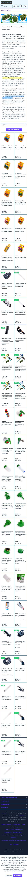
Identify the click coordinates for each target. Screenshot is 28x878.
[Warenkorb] (25, 6)
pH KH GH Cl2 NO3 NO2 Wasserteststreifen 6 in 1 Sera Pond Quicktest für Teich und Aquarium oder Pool (7, 258)
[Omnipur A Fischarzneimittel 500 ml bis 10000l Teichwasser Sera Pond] (7, 413)
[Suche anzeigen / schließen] (14, 6)
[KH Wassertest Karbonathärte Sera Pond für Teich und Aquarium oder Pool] (20, 165)
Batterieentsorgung (17, 832)
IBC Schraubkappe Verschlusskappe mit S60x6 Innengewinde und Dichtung (20, 561)
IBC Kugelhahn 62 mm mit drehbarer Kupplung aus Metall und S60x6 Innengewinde (7, 451)
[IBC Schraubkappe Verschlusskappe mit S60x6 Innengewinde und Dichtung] (20, 551)
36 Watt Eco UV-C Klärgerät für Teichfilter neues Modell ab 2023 (7, 643)
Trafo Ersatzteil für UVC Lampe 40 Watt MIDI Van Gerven (20, 753)
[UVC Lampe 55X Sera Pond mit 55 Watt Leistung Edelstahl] (20, 330)
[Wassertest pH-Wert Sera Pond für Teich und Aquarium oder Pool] (20, 220)
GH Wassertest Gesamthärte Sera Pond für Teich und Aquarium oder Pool (7, 175)
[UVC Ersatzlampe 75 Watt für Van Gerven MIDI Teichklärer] (7, 716)
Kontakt (23, 824)
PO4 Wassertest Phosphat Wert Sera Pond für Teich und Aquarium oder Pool (20, 257)
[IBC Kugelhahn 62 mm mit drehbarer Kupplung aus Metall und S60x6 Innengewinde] (7, 440)
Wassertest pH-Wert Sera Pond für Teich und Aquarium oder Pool (20, 230)
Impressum (16, 844)
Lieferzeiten (21, 815)
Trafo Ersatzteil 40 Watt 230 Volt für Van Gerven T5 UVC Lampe (7, 312)
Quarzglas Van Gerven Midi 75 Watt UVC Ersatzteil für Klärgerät (6, 698)
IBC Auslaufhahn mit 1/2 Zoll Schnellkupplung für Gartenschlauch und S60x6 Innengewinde (7, 506)
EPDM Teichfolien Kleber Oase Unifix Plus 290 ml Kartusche (20, 615)
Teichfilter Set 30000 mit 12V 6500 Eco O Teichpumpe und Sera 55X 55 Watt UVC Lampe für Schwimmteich (20, 368)
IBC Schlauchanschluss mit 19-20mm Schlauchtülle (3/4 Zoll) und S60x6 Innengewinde (7, 533)
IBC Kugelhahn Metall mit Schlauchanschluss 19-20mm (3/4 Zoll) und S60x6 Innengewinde (20, 451)
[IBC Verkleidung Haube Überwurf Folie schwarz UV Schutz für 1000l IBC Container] (20, 578)
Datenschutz (13, 837)
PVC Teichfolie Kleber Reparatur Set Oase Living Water (7, 615)
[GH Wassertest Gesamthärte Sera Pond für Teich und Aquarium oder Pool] (7, 165)
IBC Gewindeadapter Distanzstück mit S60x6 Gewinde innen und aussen (6, 588)
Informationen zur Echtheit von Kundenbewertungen (14, 840)
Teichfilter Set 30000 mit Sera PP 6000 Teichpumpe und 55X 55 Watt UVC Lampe (7, 368)
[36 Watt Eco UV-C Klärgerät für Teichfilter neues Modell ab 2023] (7, 633)
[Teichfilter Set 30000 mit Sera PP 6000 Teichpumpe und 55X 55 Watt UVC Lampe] (7, 358)
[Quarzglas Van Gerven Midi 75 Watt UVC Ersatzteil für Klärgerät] (7, 688)
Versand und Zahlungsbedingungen (13, 829)
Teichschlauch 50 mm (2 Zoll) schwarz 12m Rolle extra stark (7, 670)
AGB (11, 844)
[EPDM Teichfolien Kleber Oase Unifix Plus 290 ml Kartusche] (20, 606)
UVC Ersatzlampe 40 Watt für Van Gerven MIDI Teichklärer (7, 780)
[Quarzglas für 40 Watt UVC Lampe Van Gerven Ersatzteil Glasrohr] (20, 275)
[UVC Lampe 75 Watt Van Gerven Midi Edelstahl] (20, 661)
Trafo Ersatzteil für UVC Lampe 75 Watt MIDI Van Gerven (20, 698)
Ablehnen (9, 875)
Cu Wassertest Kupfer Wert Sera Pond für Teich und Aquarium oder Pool (20, 147)
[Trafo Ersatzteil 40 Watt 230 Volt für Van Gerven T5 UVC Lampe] (7, 303)
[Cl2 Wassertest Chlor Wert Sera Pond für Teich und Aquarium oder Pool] (7, 138)
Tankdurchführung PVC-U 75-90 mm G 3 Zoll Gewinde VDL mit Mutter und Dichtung (7, 286)
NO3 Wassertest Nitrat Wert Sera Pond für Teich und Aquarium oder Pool (7, 230)
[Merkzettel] (17, 6)
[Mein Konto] (21, 6)
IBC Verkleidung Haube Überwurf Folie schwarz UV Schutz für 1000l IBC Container (20, 588)
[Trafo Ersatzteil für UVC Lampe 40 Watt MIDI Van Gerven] (20, 743)
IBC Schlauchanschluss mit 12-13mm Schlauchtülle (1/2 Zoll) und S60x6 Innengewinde (20, 506)
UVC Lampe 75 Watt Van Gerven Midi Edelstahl (20, 669)
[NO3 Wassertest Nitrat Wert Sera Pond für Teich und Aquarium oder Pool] (7, 220)
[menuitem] (4, 6)
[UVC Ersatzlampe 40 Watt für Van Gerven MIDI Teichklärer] (7, 771)
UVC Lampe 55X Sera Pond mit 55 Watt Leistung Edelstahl (20, 340)
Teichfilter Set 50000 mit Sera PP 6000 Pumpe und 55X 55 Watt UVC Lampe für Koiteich (7, 396)
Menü (5, 6)
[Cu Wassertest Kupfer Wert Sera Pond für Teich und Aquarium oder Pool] (20, 138)
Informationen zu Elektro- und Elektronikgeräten (13, 835)
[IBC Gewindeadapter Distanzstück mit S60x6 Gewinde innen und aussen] (7, 578)
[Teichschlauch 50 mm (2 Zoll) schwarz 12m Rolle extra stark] (7, 661)
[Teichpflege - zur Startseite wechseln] (6, 2)
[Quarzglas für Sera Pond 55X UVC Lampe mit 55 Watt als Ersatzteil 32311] (20, 303)
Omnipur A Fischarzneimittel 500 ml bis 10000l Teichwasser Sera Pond (7, 423)
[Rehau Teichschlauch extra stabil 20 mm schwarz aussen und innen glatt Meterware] (7, 330)
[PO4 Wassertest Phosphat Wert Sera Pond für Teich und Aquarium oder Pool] (20, 248)
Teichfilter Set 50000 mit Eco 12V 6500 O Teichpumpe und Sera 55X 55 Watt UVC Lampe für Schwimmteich (20, 396)
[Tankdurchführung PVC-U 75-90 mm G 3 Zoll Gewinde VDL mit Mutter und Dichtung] (7, 275)
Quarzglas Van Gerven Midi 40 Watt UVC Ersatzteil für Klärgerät (6, 753)
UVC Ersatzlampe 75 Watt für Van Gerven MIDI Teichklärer (7, 725)
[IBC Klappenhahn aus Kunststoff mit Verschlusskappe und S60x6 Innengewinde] (20, 413)
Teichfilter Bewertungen (13, 827)
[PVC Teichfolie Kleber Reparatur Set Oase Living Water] (7, 606)
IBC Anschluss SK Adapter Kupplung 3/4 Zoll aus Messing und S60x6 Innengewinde (7, 561)
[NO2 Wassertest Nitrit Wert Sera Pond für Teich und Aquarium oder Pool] (20, 193)
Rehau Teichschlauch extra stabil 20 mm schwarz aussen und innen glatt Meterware (7, 341)
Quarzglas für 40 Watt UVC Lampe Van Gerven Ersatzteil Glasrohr (20, 285)
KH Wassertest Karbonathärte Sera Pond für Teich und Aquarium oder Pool (20, 175)
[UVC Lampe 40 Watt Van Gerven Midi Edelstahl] (20, 716)
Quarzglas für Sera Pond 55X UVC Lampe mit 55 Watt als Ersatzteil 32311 (20, 312)
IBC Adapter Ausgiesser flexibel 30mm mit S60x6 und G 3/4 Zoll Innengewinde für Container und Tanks (20, 478)
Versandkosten (5, 813)
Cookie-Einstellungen (6, 824)
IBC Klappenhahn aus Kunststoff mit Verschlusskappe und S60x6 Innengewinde (19, 423)
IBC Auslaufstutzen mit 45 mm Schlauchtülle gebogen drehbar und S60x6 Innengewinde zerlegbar (7, 478)
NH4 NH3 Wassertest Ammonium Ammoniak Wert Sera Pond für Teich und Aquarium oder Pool (7, 203)
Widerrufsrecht (8, 832)
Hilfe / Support (16, 824)
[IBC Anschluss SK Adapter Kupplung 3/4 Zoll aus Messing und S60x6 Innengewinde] (7, 551)
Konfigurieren (17, 875)
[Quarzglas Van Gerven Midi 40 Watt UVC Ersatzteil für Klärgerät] (7, 743)
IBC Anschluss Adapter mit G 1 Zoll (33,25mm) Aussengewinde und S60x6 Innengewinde (20, 533)
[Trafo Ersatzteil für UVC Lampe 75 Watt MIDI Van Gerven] (20, 688)
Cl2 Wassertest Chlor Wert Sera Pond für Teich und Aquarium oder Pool (7, 147)
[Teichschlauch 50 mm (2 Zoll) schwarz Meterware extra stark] (20, 633)
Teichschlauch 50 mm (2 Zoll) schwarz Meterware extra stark (20, 643)
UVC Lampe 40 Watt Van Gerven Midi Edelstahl (20, 724)
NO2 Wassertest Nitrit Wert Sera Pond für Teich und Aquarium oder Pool (20, 202)
